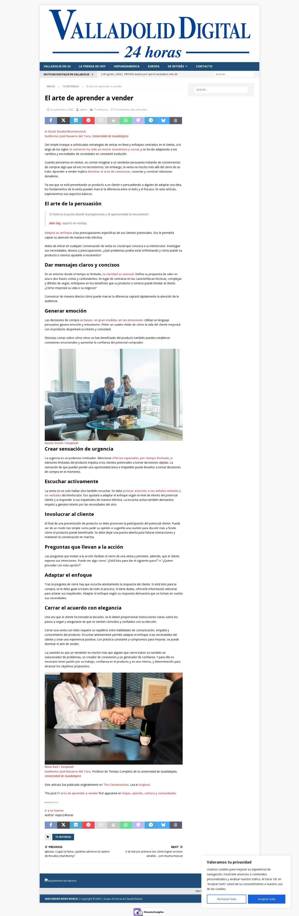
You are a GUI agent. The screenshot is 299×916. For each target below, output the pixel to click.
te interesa (63, 837)
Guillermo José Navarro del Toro (68, 136)
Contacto (204, 66)
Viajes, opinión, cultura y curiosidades (149, 793)
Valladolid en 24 (57, 66)
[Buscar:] (234, 74)
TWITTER (200, 891)
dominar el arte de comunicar (109, 171)
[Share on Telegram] (151, 120)
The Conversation (116, 785)
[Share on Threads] (176, 120)
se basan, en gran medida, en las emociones (111, 320)
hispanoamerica (127, 66)
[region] (246, 881)
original (144, 785)
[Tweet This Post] (63, 120)
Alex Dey (55, 223)
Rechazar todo (226, 899)
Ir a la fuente (54, 810)
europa (153, 66)
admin (83, 109)
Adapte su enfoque (58, 233)
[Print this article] (113, 120)
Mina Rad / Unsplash (59, 767)
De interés (176, 66)
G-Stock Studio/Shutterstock (65, 131)
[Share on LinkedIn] (76, 120)
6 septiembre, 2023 (62, 109)
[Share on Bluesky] (163, 120)
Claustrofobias (133, 899)
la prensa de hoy (92, 66)
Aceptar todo (266, 899)
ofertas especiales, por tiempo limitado (140, 458)
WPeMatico (54, 802)
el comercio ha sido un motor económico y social (104, 149)
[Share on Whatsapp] (126, 120)
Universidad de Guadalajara (110, 136)
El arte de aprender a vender (77, 793)
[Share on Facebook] (51, 120)
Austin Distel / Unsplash (62, 443)
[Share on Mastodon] (138, 120)
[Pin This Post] (88, 120)
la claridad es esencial (118, 274)
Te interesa (101, 109)
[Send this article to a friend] (101, 120)
